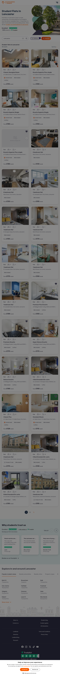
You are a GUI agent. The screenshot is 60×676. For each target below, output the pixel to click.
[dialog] (30, 668)
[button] (30, 673)
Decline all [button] (35, 669)
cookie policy (27, 666)
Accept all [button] (24, 669)
